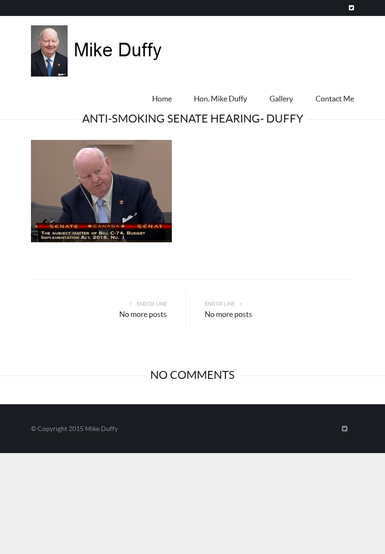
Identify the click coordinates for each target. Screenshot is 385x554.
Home (162, 98)
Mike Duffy (101, 428)
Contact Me (335, 98)
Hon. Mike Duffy (220, 98)
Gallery (281, 98)
